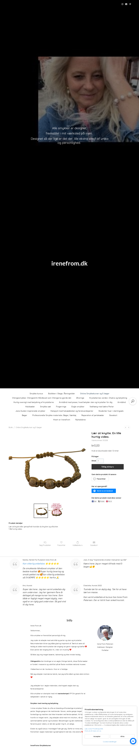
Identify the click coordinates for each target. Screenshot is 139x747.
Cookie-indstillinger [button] (110, 742)
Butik (11, 427)
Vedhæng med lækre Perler (102, 406)
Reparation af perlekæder (92, 415)
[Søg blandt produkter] (133, 401)
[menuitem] (125, 427)
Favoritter (61, 545)
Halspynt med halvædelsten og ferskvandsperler (71, 411)
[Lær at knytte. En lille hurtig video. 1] (56, 511)
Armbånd (121, 402)
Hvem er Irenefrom (61, 419)
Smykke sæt (45, 406)
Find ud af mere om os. (93, 731)
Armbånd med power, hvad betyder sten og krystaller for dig (85, 402)
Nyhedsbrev (80, 419)
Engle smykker (77, 406)
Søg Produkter (45, 545)
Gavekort (113, 415)
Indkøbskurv (78, 545)
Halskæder (30, 406)
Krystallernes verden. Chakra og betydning (108, 398)
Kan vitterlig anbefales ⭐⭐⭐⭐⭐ (41, 563)
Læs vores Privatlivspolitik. (94, 729)
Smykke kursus (36, 393)
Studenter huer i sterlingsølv (111, 411)
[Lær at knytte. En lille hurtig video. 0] (41, 511)
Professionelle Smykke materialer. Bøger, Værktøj (54, 415)
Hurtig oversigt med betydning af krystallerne (33, 402)
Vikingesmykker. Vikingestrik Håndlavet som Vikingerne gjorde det (41, 398)
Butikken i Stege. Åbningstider (61, 393)
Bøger (24, 415)
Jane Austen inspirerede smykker (30, 411)
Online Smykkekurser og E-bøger (94, 393)
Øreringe (80, 398)
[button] (100, 479)
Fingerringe (61, 406)
